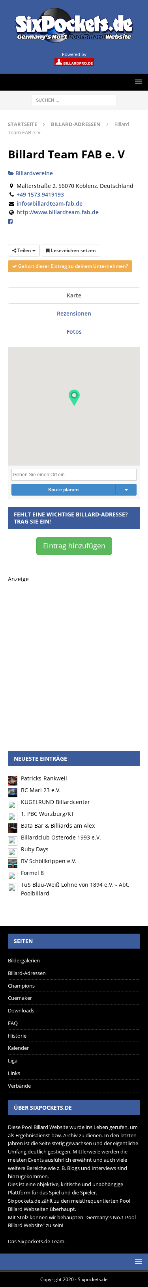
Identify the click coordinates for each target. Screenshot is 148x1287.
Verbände (19, 1085)
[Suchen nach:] (74, 99)
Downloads (21, 1010)
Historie (17, 1035)
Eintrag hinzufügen (74, 545)
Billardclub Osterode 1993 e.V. (61, 837)
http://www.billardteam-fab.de (58, 212)
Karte (74, 295)
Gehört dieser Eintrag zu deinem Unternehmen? (72, 266)
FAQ (13, 1023)
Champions (21, 985)
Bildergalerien (24, 960)
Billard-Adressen (27, 973)
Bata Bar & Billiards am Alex (58, 825)
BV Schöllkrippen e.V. (49, 861)
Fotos (74, 331)
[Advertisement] (74, 658)
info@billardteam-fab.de (49, 203)
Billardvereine (33, 173)
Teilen (24, 250)
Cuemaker (20, 997)
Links (14, 1073)
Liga (12, 1060)
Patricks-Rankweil (44, 778)
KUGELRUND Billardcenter (55, 802)
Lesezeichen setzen (73, 250)
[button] (74, 397)
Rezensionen (74, 313)
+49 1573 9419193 (40, 194)
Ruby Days (35, 849)
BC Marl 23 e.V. (41, 790)
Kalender (18, 1047)
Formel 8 (32, 873)
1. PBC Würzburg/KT (47, 813)
